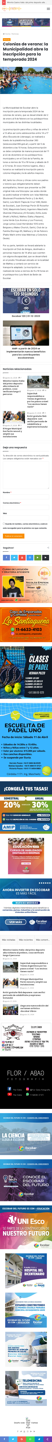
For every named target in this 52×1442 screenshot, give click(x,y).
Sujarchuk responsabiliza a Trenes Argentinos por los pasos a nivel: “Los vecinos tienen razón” (38, 400)
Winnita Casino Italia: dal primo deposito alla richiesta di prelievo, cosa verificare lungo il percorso (14, 388)
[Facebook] (6, 557)
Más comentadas (44, 939)
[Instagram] (30, 557)
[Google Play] (37, 557)
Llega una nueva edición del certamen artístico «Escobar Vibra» (34, 1008)
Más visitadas (8, 939)
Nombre (7, 492)
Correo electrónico (12, 503)
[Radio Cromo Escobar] (11, 8)
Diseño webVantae (26, 1422)
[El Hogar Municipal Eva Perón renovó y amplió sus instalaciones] (14, 417)
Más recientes (26, 939)
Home (7, 34)
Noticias (15, 34)
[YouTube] (22, 557)
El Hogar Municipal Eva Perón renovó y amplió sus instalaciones (12, 432)
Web (5, 513)
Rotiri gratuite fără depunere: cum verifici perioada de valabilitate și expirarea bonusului (37, 421)
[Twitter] (14, 557)
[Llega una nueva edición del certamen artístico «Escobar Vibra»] (10, 1009)
